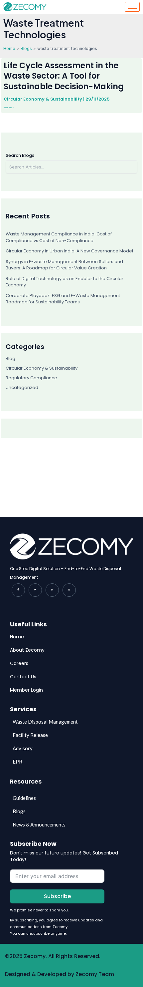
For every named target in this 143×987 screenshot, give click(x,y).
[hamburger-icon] (132, 7)
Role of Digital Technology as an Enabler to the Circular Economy (64, 281)
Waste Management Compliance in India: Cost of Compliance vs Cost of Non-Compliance (59, 237)
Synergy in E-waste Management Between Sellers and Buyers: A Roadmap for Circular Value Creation (64, 264)
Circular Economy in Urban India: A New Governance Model (69, 251)
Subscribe (57, 896)
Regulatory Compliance (31, 378)
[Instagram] (69, 590)
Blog (10, 358)
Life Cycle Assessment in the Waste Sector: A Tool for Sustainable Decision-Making (64, 76)
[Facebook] (18, 590)
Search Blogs (20, 155)
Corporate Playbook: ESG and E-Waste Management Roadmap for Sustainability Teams (63, 298)
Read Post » (9, 108)
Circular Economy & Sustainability (43, 99)
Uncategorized (22, 387)
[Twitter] (35, 590)
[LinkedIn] (52, 590)
